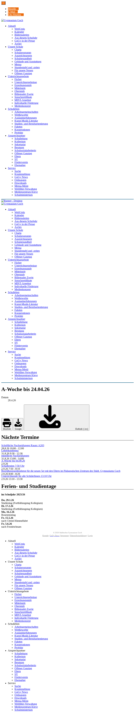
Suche (17, 686)
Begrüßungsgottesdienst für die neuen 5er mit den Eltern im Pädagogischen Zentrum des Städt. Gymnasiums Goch (60, 471)
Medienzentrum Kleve (26, 706)
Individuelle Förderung (26, 618)
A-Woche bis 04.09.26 (13, 460)
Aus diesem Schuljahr (25, 552)
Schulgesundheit (23, 573)
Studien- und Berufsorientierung (31, 638)
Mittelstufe (20, 603)
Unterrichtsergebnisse (25, 597)
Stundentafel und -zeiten (27, 582)
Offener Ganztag (23, 588)
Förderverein (21, 677)
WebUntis (19, 543)
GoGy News (21, 692)
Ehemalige (20, 680)
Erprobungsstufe (23, 600)
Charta (17, 564)
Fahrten (18, 641)
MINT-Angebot (22, 615)
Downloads (20, 698)
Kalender (19, 546)
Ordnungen (20, 695)
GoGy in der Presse (24, 555)
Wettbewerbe (21, 629)
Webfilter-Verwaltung (25, 703)
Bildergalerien (21, 549)
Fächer (18, 594)
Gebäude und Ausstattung (27, 576)
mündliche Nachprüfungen (15, 455)
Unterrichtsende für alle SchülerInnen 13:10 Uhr (26, 476)
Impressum (64, 536)
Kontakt (45, 536)
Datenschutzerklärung (78, 536)
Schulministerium (23, 709)
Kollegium (20, 656)
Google (18, 429)
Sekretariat (20, 659)
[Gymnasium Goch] (12, 20)
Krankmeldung (22, 689)
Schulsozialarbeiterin (25, 665)
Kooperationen (22, 644)
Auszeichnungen (23, 570)
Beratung (19, 662)
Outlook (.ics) (81, 429)
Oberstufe (19, 606)
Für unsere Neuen (23, 585)
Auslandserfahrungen (25, 632)
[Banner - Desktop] (67, 200)
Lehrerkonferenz (10, 450)
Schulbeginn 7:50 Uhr (12, 465)
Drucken (7, 429)
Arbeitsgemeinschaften (26, 626)
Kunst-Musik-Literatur (26, 635)
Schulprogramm (22, 567)
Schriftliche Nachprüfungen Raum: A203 (22, 445)
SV (16, 674)
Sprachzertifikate (23, 612)
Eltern (17, 671)
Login (90, 536)
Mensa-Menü (21, 701)
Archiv (18, 558)
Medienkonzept (22, 621)
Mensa (17, 579)
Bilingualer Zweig (23, 609)
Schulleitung (20, 653)
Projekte (18, 647)
